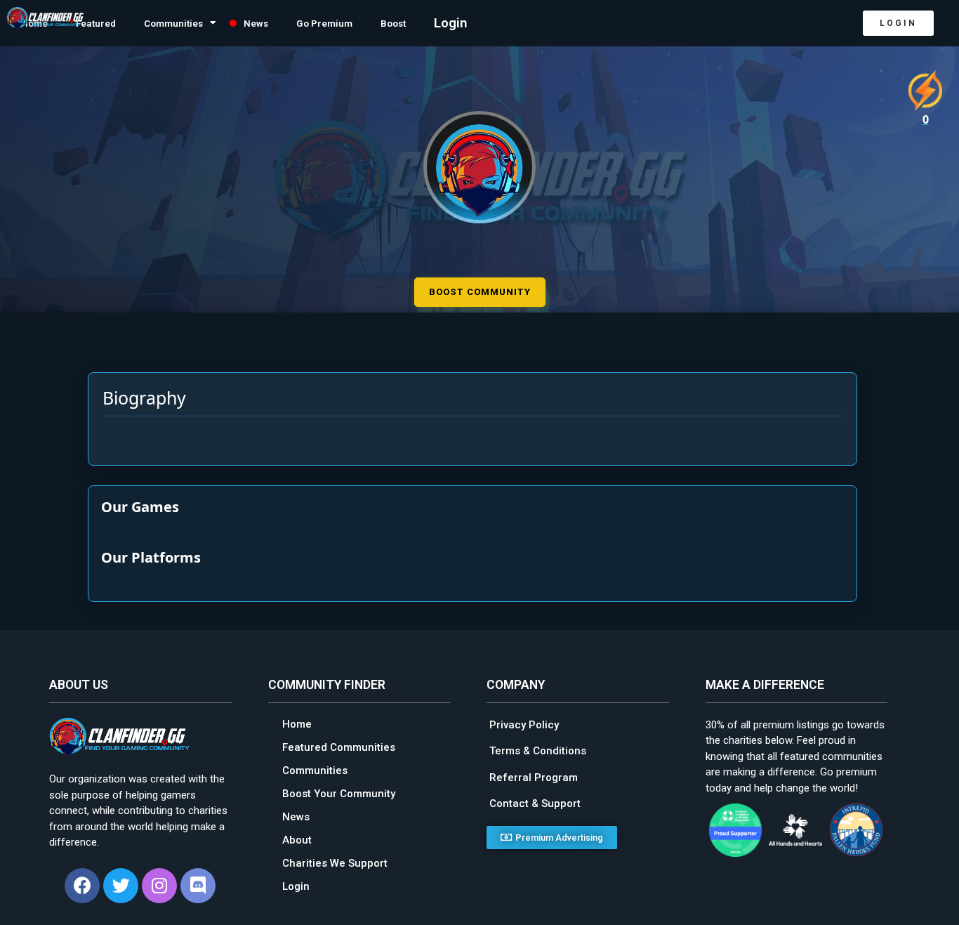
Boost (469, 23)
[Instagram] (159, 883)
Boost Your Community (338, 791)
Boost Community (480, 289)
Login (531, 23)
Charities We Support (335, 861)
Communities (206, 23)
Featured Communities (338, 745)
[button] (898, 23)
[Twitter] (120, 883)
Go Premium (387, 23)
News (305, 23)
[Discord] (198, 883)
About (297, 838)
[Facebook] (82, 883)
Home (297, 722)
